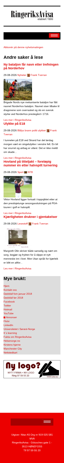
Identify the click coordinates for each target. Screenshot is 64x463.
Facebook (9, 301)
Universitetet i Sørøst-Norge (19, 329)
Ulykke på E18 (14, 123)
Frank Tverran (39, 75)
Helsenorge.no (12, 340)
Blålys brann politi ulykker (31, 130)
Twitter (7, 305)
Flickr (7, 321)
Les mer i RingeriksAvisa (17, 119)
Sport (20, 172)
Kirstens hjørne (12, 344)
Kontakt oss (10, 289)
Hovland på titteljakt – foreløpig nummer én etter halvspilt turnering (30, 163)
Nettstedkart (10, 352)
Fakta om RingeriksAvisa (17, 336)
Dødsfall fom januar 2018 (18, 293)
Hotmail (8, 309)
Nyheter (21, 75)
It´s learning (10, 333)
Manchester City (13, 348)
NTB (30, 172)
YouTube (9, 313)
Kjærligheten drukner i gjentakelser (30, 217)
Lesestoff (22, 223)
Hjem (6, 285)
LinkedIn (8, 325)
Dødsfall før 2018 (13, 297)
